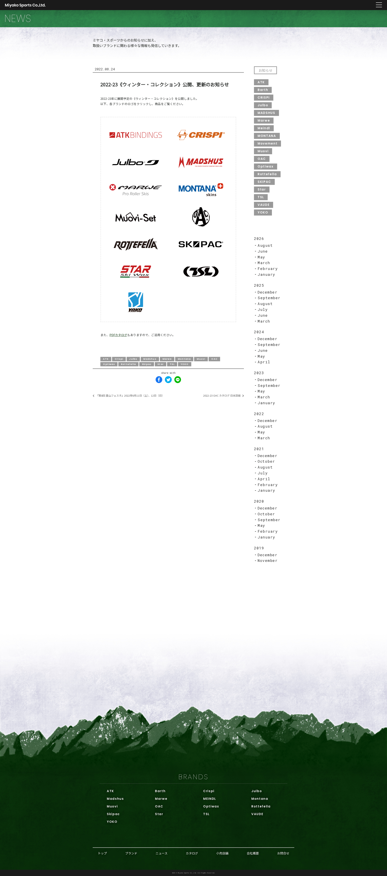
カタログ (192, 853)
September (269, 297)
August (265, 245)
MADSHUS (266, 113)
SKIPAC (264, 182)
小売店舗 (222, 853)
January (266, 274)
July (263, 309)
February (268, 268)
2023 (259, 372)
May (261, 257)
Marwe (264, 120)
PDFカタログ (118, 335)
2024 (259, 331)
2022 (259, 413)
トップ (102, 853)
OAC (262, 159)
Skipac (113, 814)
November (268, 560)
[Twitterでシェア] (168, 379)
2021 (259, 448)
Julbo (263, 105)
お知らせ (265, 70)
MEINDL (209, 799)
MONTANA (267, 136)
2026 (259, 238)
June (263, 251)
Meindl (264, 128)
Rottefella (267, 174)
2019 (259, 548)
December (267, 292)
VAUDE (263, 205)
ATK (261, 82)
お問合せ (283, 853)
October (266, 461)
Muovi (263, 151)
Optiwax (266, 166)
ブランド (131, 853)
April (264, 361)
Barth (263, 90)
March (264, 262)
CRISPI (264, 97)
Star (262, 189)
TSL (261, 197)
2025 (259, 285)
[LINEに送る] (177, 379)
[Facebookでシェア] (159, 379)
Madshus (115, 799)
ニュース (161, 853)
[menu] (379, 5)
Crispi (208, 791)
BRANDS (193, 777)
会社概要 (253, 853)
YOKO (263, 212)
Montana (259, 799)
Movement (267, 143)
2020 (259, 501)
